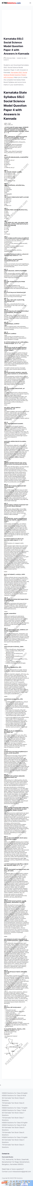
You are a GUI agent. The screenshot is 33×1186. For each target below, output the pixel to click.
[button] (16, 1183)
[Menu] (30, 3)
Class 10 (6, 59)
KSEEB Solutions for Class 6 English (15, 1122)
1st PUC (10, 1184)
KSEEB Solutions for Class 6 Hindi (14, 1125)
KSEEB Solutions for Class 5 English (15, 1137)
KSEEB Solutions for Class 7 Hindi (14, 1110)
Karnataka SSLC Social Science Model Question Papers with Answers (15, 75)
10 (6, 1184)
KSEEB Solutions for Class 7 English (14, 1108)
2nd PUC (14, 1184)
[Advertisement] (16, 24)
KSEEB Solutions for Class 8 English (15, 1093)
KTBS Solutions (18, 1178)
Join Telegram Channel (24, 1184)
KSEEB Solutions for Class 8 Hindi (14, 1095)
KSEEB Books (18, 1184)
